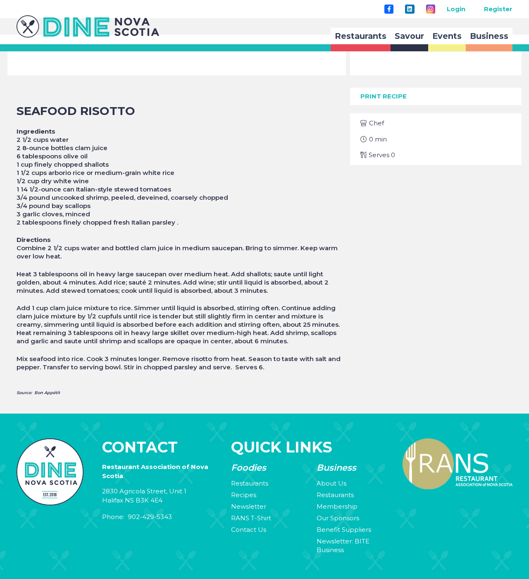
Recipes (243, 495)
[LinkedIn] (409, 9)
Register (498, 9)
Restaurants (249, 483)
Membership (337, 506)
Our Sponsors (338, 518)
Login (456, 9)
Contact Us (248, 530)
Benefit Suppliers (344, 530)
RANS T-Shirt (251, 518)
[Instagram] (430, 9)
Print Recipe (383, 96)
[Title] (388, 9)
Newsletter (248, 506)
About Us (331, 483)
